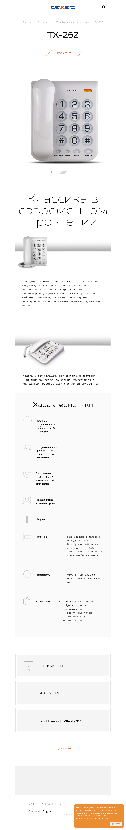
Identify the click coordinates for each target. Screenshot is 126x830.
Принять (116, 823)
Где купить (64, 53)
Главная (27, 22)
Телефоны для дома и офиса (72, 22)
